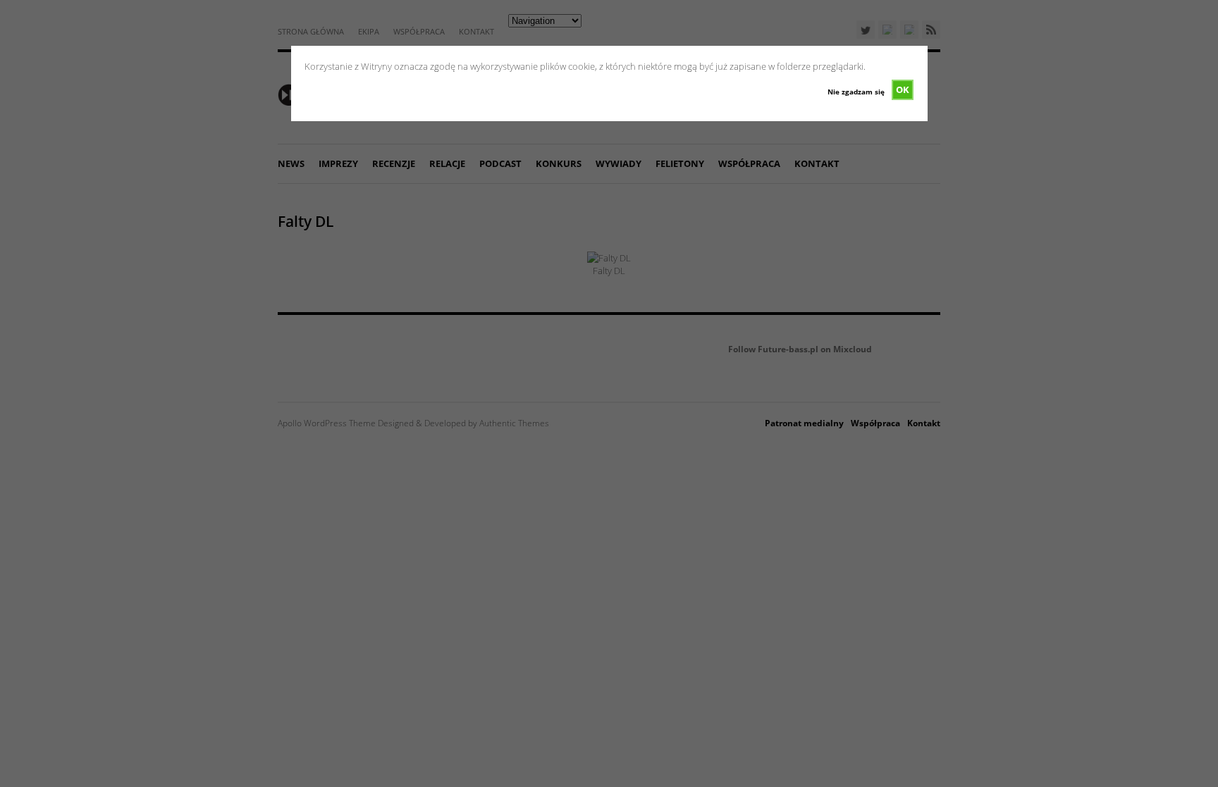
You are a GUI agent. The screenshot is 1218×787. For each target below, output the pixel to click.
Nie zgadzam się (856, 92)
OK (902, 89)
